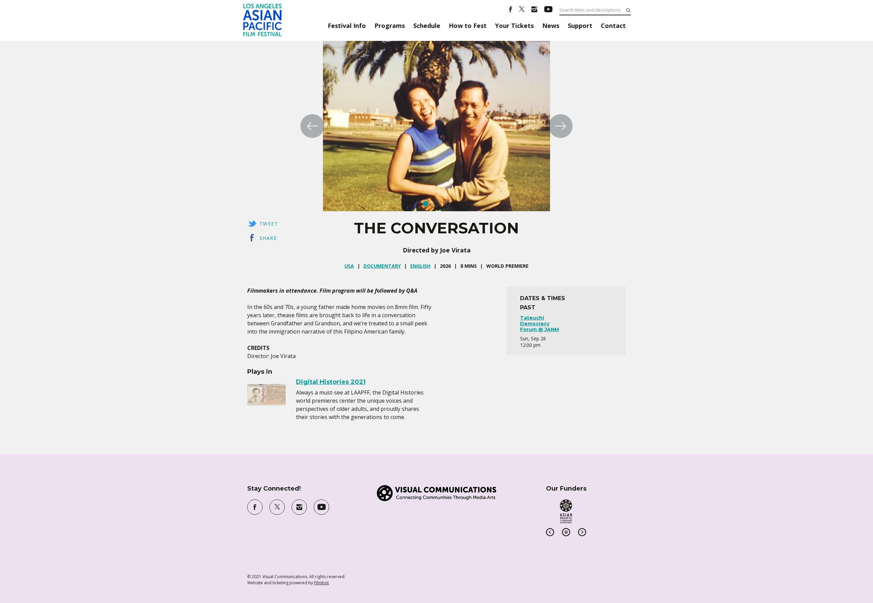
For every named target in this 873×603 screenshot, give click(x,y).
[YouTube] (548, 10)
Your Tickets (514, 25)
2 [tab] (436, 203)
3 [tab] (447, 203)
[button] (312, 126)
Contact (613, 25)
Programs (389, 25)
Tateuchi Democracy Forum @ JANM (539, 324)
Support (580, 25)
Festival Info (347, 25)
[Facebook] (510, 10)
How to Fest (468, 25)
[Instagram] (534, 10)
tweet (269, 223)
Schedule (426, 25)
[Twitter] (521, 10)
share (268, 238)
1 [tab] (425, 203)
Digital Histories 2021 (331, 382)
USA (349, 266)
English (420, 266)
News (550, 25)
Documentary (382, 266)
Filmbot (321, 583)
